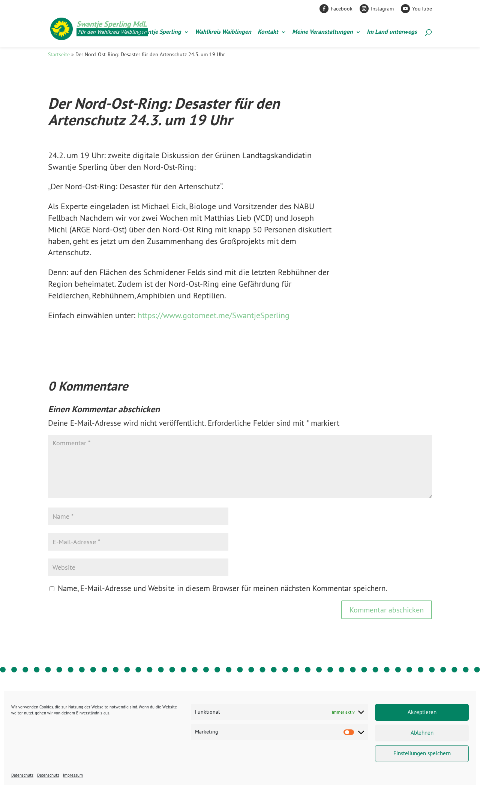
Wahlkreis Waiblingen (223, 32)
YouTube (422, 8)
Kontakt (268, 32)
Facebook (341, 8)
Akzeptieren (422, 712)
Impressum (73, 775)
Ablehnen (422, 732)
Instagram (382, 8)
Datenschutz (22, 775)
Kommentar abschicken (387, 609)
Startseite (59, 54)
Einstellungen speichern (422, 753)
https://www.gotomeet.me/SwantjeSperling (214, 315)
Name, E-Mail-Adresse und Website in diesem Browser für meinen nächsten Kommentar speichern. (222, 588)
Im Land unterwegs (392, 32)
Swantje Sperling (159, 32)
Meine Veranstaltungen (322, 32)
